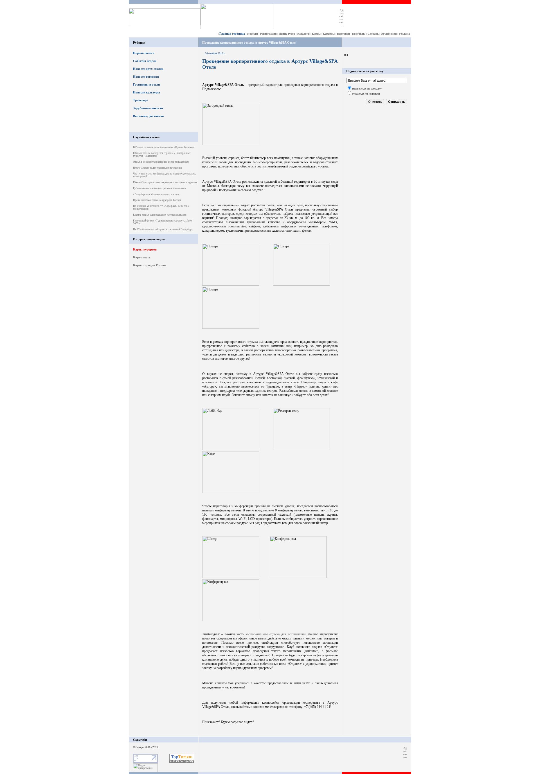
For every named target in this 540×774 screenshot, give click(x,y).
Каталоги (303, 33)
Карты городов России (149, 265)
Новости (252, 33)
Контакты (358, 33)
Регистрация (268, 33)
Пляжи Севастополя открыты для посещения (157, 167)
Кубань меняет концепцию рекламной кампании (159, 188)
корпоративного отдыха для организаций (275, 634)
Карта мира (141, 257)
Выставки (343, 33)
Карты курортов (145, 249)
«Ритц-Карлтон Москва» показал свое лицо (156, 194)
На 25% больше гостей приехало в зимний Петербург (163, 229)
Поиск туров (287, 33)
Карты (316, 33)
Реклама (404, 33)
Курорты (329, 33)
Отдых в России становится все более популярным (161, 161)
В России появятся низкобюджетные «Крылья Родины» (163, 147)
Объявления (389, 33)
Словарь (373, 33)
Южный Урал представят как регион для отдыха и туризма (165, 182)
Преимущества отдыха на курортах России (157, 200)
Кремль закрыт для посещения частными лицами (159, 214)
